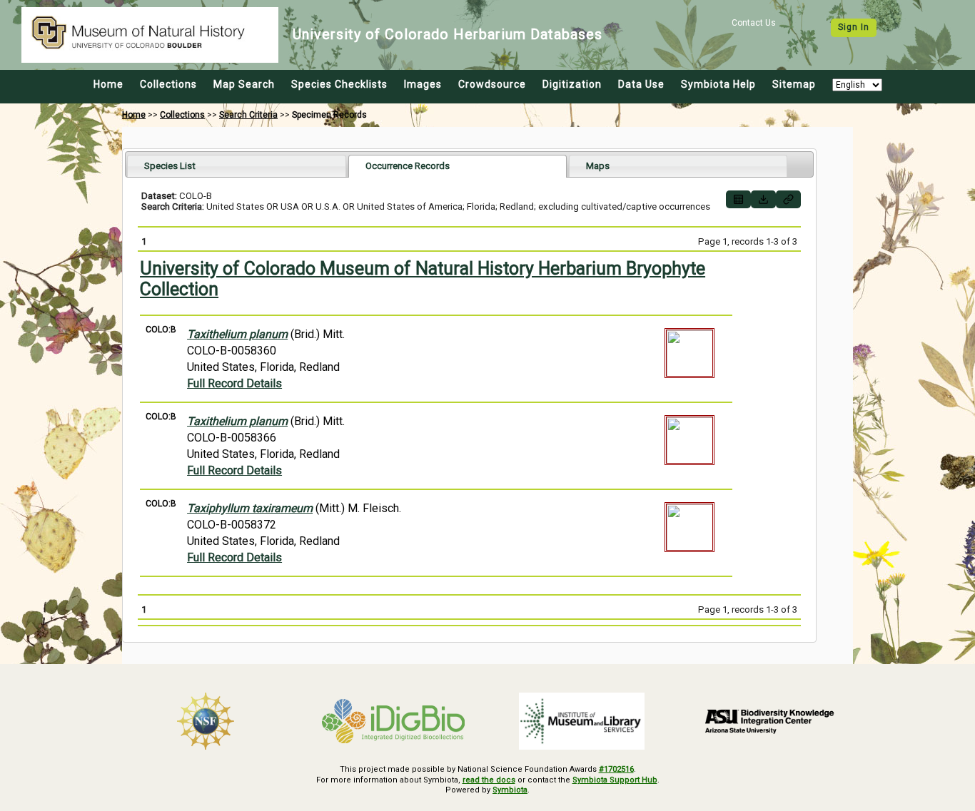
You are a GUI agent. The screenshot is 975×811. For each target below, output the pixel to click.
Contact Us (754, 23)
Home (108, 84)
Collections (168, 84)
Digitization (572, 84)
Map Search (244, 84)
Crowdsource (492, 84)
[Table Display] (738, 199)
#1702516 (616, 769)
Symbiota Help (718, 84)
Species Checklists (339, 84)
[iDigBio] (394, 721)
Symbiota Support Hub (614, 780)
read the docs (489, 780)
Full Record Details (234, 383)
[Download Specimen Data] (763, 199)
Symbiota (509, 790)
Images (423, 84)
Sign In (853, 27)
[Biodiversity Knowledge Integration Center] (770, 721)
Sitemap (794, 84)
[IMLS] (581, 721)
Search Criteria (248, 115)
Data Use (641, 84)
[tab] (236, 166)
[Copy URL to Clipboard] (788, 199)
